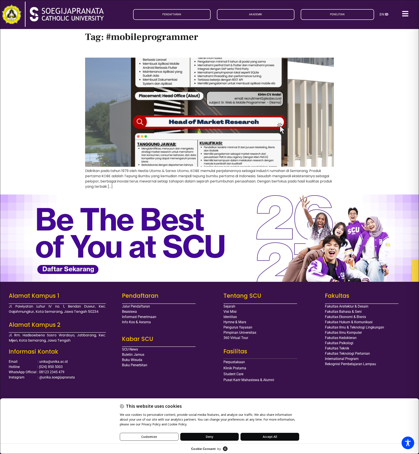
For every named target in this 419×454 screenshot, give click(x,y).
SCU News (130, 349)
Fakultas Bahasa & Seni (343, 312)
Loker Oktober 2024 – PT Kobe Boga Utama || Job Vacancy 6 (159, 50)
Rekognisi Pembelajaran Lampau (350, 364)
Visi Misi (230, 312)
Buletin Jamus (133, 355)
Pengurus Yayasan (237, 327)
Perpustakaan (234, 362)
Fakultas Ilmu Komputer (343, 332)
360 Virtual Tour (235, 338)
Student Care (233, 374)
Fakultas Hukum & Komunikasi (349, 322)
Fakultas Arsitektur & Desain (346, 306)
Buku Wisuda (132, 360)
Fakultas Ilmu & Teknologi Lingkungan (354, 327)
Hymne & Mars (234, 322)
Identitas (230, 317)
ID (386, 14)
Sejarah (229, 306)
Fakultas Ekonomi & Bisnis (345, 317)
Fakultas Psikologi (339, 343)
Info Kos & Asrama (136, 322)
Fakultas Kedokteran (341, 338)
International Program (342, 359)
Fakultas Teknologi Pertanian (347, 353)
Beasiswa (129, 312)
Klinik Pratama (234, 368)
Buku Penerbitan (134, 365)
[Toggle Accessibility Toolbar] (408, 443)
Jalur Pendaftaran (136, 306)
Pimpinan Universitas (239, 332)
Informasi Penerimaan (139, 317)
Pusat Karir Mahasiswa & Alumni (248, 380)
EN (382, 14)
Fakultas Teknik (337, 348)
